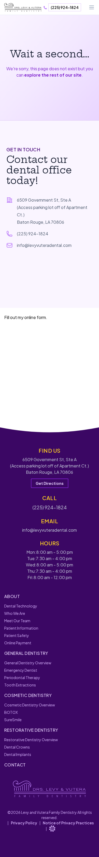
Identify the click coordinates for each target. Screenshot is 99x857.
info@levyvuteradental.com (44, 245)
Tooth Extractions (20, 684)
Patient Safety (16, 635)
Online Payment (17, 642)
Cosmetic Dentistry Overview (29, 704)
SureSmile (13, 719)
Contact (15, 765)
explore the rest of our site (53, 75)
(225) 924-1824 (65, 7)
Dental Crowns (17, 747)
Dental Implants (17, 754)
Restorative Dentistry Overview (31, 739)
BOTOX (11, 712)
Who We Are (14, 613)
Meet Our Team (17, 620)
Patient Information (21, 628)
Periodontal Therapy (22, 677)
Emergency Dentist (20, 670)
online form (35, 317)
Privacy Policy (24, 822)
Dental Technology (20, 606)
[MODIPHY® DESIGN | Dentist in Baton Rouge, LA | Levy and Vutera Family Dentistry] (52, 828)
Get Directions (50, 483)
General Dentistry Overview (27, 662)
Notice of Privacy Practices (68, 822)
